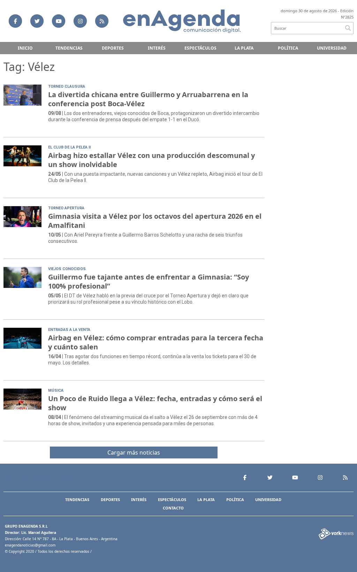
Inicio (25, 48)
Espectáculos (200, 48)
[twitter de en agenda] (37, 21)
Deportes (113, 48)
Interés (157, 48)
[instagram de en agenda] (80, 21)
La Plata (244, 48)
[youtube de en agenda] (58, 21)
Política (288, 48)
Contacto (173, 508)
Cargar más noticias (133, 452)
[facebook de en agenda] (15, 21)
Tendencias (69, 48)
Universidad (332, 48)
